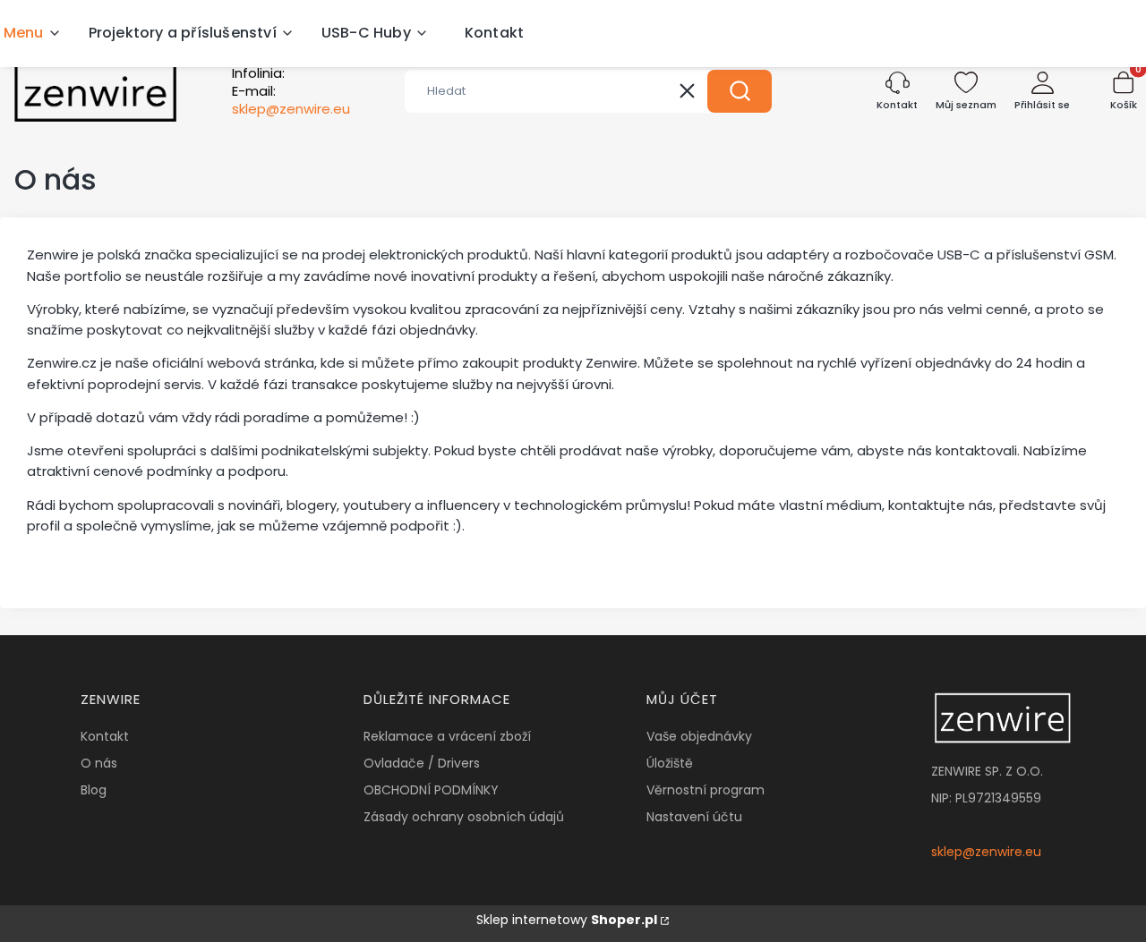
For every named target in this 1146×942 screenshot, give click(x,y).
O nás (99, 763)
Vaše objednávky (699, 736)
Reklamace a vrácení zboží (447, 736)
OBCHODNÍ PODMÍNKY (431, 790)
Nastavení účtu (694, 817)
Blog (94, 790)
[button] (739, 91)
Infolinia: (258, 73)
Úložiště (669, 763)
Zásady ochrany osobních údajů (463, 817)
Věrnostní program (705, 790)
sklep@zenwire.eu (986, 852)
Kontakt (105, 736)
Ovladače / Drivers (421, 763)
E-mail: (291, 100)
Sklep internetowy (566, 920)
